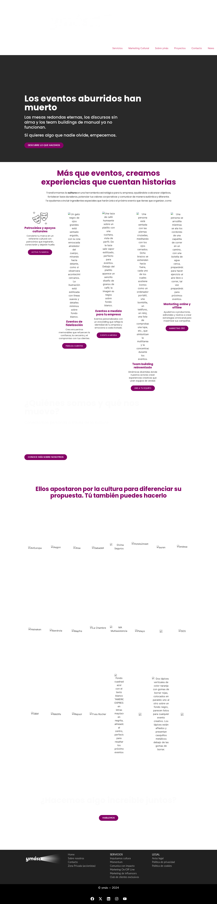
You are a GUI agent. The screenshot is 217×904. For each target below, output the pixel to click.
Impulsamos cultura (120, 858)
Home (71, 854)
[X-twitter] (100, 899)
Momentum (116, 862)
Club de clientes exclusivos (124, 877)
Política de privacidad (163, 862)
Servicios (117, 48)
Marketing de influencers (123, 873)
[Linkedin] (108, 899)
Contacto (196, 48)
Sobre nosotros (76, 858)
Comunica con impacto (122, 866)
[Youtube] (124, 899)
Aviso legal (158, 858)
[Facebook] (92, 899)
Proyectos (180, 48)
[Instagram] (116, 899)
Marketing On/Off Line (122, 869)
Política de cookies (162, 866)
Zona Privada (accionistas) (81, 866)
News (211, 48)
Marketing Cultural (138, 48)
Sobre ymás (161, 48)
